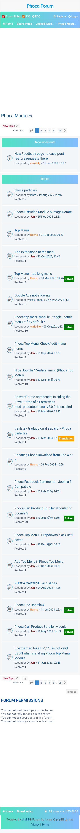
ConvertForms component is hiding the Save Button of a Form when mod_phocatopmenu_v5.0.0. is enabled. (44, 402)
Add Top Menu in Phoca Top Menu (39, 561)
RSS (28, 16)
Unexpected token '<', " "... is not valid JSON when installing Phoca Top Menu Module (42, 653)
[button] (31, 130)
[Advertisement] (40, 70)
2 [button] (41, 130)
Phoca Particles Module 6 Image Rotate (43, 212)
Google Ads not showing (32, 295)
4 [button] (49, 130)
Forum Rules (13, 16)
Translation (66, 438)
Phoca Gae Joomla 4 (29, 605)
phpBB (25, 819)
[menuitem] (36, 16)
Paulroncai (36, 300)
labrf (33, 195)
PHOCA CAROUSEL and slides (36, 583)
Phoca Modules (16, 115)
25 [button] (60, 130)
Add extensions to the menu (35, 252)
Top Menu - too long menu (33, 274)
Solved (69, 279)
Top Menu (22, 230)
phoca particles (26, 190)
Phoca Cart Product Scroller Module (41, 626)
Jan (32, 216)
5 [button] (53, 130)
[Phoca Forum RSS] (23, 16)
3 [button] (45, 130)
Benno (34, 234)
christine (35, 326)
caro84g (35, 163)
